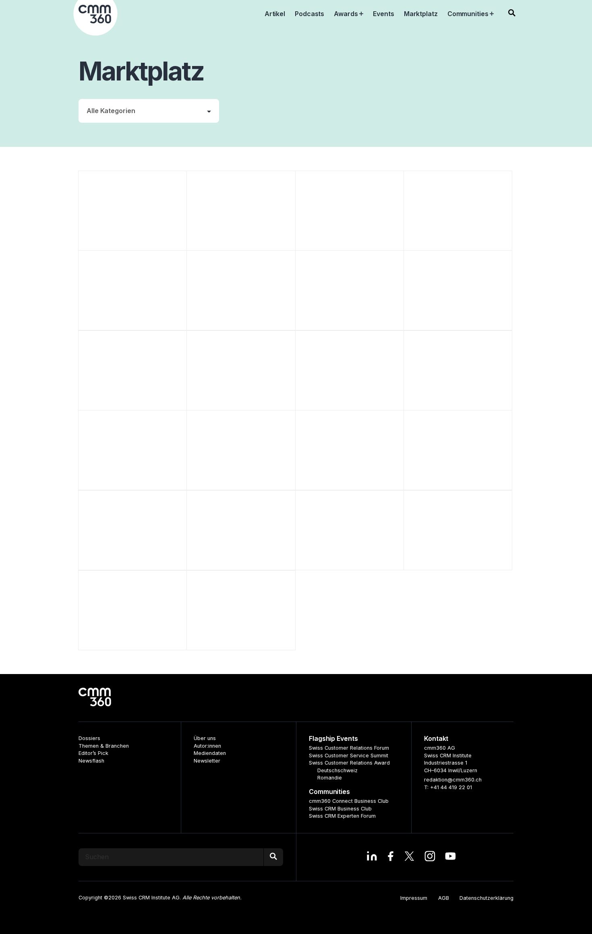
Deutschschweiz (337, 770)
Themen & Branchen (104, 746)
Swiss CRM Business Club (340, 809)
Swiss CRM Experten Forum (342, 816)
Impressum (413, 898)
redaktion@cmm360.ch (453, 780)
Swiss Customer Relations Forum (349, 748)
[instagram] (430, 857)
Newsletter (207, 761)
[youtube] (450, 857)
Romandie (329, 778)
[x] (409, 857)
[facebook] (390, 857)
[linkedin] (372, 857)
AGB (443, 898)
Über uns (205, 738)
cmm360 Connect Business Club (349, 801)
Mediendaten (210, 753)
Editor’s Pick (93, 753)
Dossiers (89, 738)
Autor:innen (207, 746)
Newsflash (91, 761)
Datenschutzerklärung (486, 898)
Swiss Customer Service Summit (348, 756)
